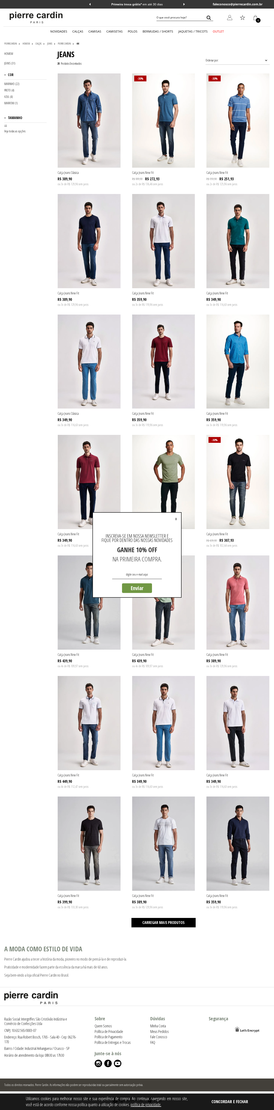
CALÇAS (77, 31)
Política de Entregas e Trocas (113, 1042)
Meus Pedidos (227, 48)
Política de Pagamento (108, 1036)
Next (184, 4)
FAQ (152, 1042)
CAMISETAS (114, 31)
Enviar (137, 588)
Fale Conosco (158, 1036)
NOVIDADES (58, 31)
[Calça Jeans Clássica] (89, 120)
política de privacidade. (146, 1104)
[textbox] (184, 17)
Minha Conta (226, 38)
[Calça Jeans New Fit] (163, 120)
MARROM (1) (11, 103)
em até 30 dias (137, 4)
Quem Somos (103, 1025)
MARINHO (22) (11, 83)
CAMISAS (94, 31)
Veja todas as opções (14, 131)
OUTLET (218, 31)
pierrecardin (10, 43)
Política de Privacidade (109, 1031)
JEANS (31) (9, 63)
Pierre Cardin (64, 43)
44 (77, 43)
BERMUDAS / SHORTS (158, 31)
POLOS (132, 31)
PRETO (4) (9, 90)
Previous (90, 4)
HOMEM (26, 43)
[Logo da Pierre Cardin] (36, 17)
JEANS (49, 43)
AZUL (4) (8, 96)
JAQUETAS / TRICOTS (193, 31)
